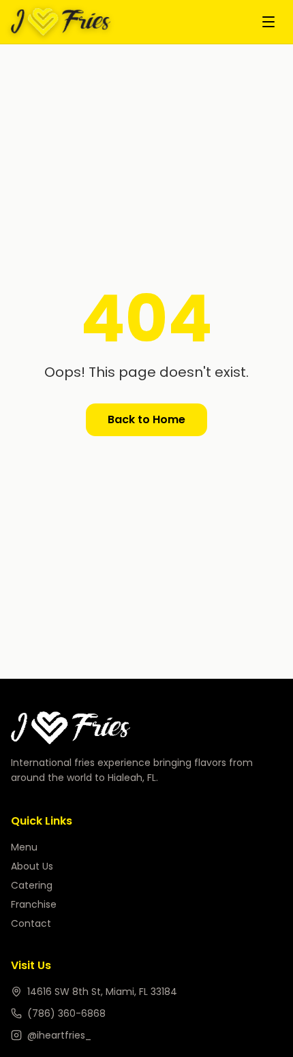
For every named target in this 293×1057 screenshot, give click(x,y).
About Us (32, 866)
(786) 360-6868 (66, 1013)
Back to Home (146, 419)
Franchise (34, 904)
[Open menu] (268, 21)
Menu (24, 847)
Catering (31, 885)
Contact (31, 923)
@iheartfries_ (59, 1035)
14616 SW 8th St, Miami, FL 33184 (102, 991)
